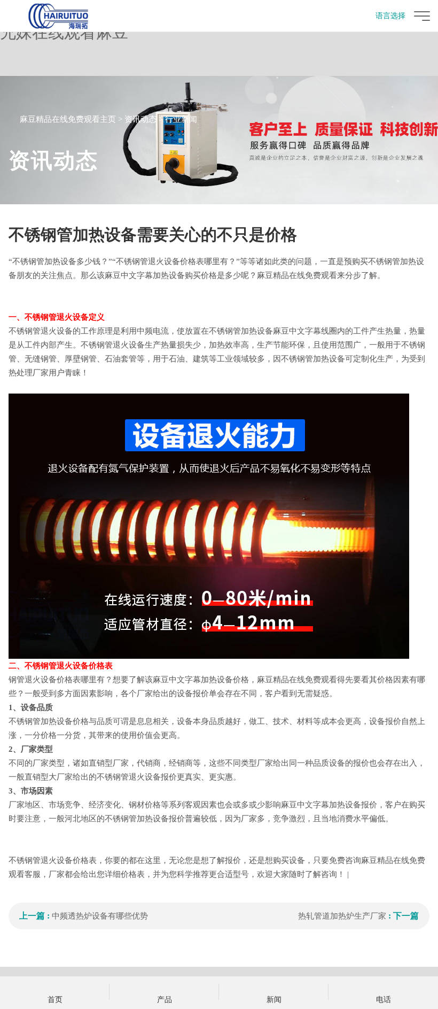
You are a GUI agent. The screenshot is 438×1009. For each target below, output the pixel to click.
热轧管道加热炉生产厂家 (342, 916)
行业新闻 (181, 119)
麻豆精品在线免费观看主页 (68, 119)
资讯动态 (140, 119)
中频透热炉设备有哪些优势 (100, 916)
